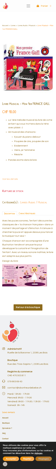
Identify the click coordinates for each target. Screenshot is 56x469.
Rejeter (27, 458)
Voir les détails (10, 179)
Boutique (6, 423)
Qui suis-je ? (7, 428)
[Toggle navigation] (28, 6)
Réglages (43, 458)
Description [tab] (9, 213)
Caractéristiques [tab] (27, 213)
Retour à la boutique (28, 307)
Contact (5, 439)
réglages (38, 453)
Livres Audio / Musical (26, 26)
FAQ (4, 433)
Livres (13, 26)
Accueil (5, 26)
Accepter (11, 458)
